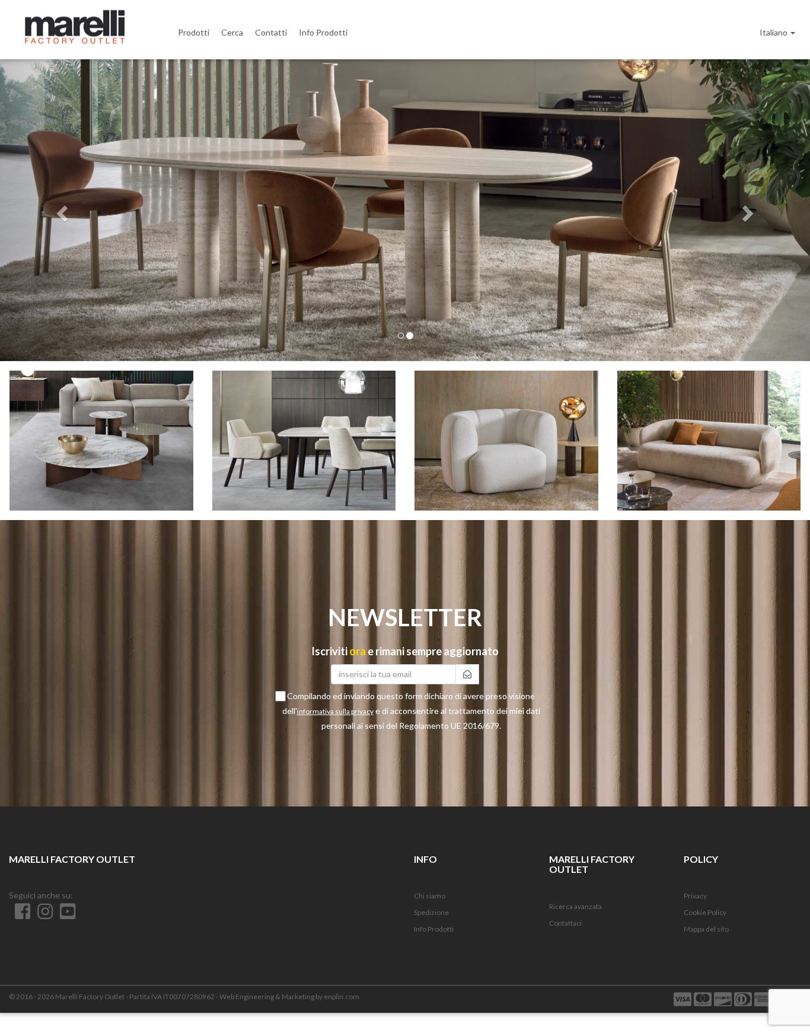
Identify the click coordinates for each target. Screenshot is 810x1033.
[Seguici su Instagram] (42, 915)
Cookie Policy (705, 912)
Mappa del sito (706, 928)
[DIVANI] (709, 441)
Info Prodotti (434, 928)
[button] (61, 210)
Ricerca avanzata (575, 906)
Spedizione (431, 912)
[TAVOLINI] (101, 441)
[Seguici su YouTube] (64, 915)
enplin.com (341, 996)
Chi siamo (429, 895)
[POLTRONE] (506, 441)
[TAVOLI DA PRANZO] (304, 441)
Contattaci (565, 923)
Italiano (774, 32)
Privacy (695, 895)
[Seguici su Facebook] (20, 915)
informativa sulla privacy (335, 711)
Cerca (232, 32)
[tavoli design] (405, 210)
